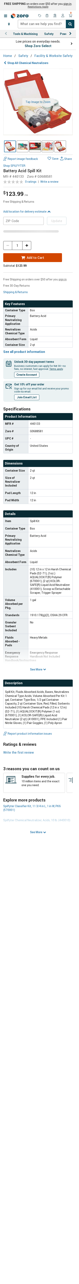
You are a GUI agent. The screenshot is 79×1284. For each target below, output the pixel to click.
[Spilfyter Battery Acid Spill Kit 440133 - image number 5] (60, 146)
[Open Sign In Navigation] (63, 16)
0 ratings (30, 182)
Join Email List (27, 397)
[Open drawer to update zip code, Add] (9, 24)
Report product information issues (30, 733)
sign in (67, 3)
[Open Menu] (5, 16)
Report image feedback (23, 159)
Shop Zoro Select (38, 46)
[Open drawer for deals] (40, 16)
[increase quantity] (26, 245)
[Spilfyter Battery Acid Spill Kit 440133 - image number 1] (10, 146)
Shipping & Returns (15, 292)
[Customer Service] (55, 16)
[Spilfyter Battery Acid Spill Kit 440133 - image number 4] (47, 146)
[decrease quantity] (7, 245)
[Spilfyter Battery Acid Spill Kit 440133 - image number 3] (35, 146)
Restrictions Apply (38, 6)
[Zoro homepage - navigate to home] (19, 16)
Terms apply (56, 368)
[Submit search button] (70, 24)
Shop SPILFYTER (14, 166)
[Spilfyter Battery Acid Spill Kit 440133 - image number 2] (22, 146)
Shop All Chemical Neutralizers (27, 63)
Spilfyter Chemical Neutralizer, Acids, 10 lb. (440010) (36, 820)
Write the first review (18, 752)
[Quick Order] (47, 16)
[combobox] (46, 24)
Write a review (49, 182)
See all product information (24, 351)
